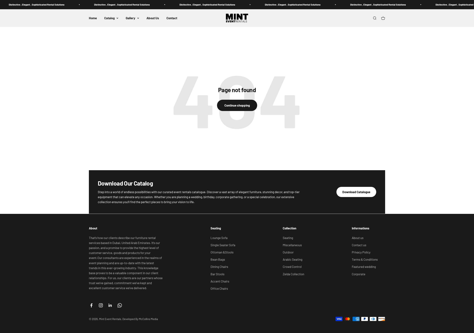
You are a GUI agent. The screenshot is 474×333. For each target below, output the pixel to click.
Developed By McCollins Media (140, 319)
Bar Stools (217, 274)
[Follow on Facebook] (91, 305)
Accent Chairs (220, 281)
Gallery (130, 18)
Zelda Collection (293, 274)
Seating (288, 238)
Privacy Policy (361, 252)
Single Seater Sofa (223, 245)
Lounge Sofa (219, 238)
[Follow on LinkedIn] (110, 305)
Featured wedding (364, 266)
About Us (152, 18)
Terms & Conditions (365, 259)
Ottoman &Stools (222, 252)
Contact (171, 18)
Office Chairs (219, 288)
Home (93, 18)
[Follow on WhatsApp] (119, 305)
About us (357, 238)
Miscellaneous (292, 245)
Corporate (358, 274)
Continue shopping (237, 105)
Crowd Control (292, 266)
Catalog (109, 18)
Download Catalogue (356, 192)
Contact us (359, 245)
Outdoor (288, 252)
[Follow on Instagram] (100, 305)
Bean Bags (218, 259)
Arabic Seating (292, 259)
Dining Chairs (219, 266)
